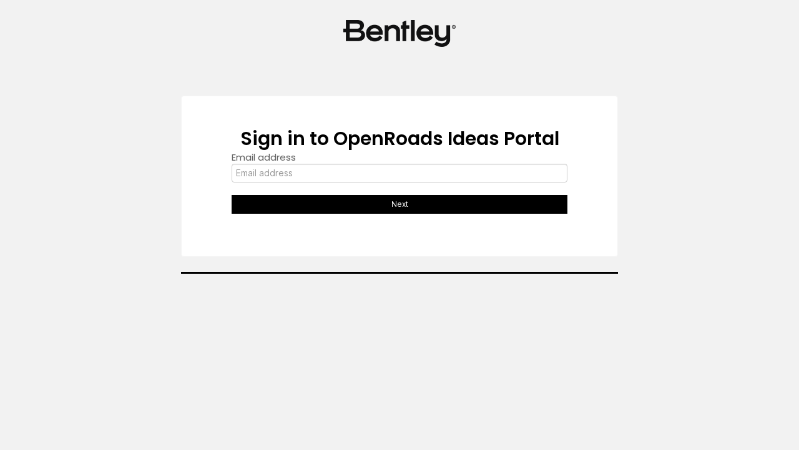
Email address (264, 157)
